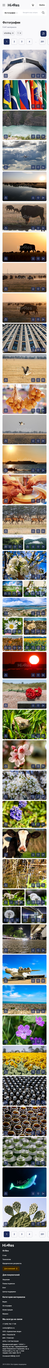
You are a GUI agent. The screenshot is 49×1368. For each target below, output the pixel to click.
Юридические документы (12, 1263)
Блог (4, 1288)
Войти (42, 5)
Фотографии (10, 13)
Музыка (5, 1314)
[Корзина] (32, 5)
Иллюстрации (8, 1310)
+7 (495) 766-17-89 (9, 1324)
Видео (5, 1302)
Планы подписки (9, 1284)
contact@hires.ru (9, 1328)
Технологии (7, 1259)
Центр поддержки (9, 1292)
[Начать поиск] (43, 12)
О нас (5, 1255)
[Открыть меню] (4, 5)
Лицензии (6, 1279)
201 (42, 41)
